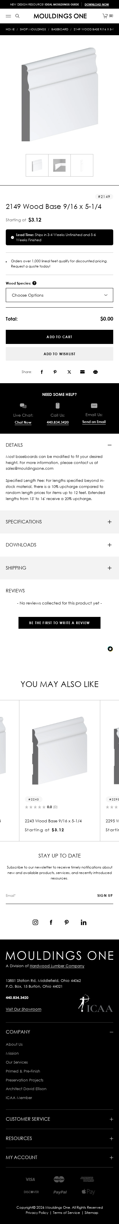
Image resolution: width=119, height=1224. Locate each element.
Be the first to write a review (59, 623)
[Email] (82, 372)
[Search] (17, 16)
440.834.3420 (58, 422)
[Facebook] (42, 372)
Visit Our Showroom (23, 1009)
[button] (59, 620)
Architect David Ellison (26, 1088)
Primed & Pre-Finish (23, 1071)
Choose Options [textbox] (27, 295)
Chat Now (23, 422)
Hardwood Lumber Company (57, 965)
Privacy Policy (37, 1212)
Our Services (17, 1062)
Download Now (97, 4)
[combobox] (59, 295)
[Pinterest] (55, 372)
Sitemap (91, 1212)
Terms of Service (66, 1212)
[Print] (95, 372)
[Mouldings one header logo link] (60, 16)
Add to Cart (59, 337)
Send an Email (94, 422)
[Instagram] (35, 922)
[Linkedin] (83, 922)
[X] (69, 372)
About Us (14, 1044)
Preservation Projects (24, 1080)
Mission (12, 1053)
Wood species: (19, 283)
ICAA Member (19, 1097)
